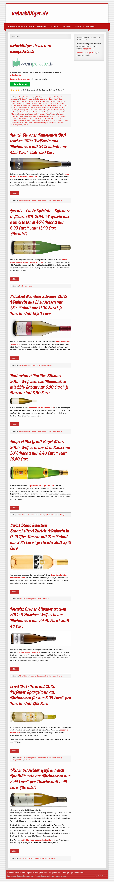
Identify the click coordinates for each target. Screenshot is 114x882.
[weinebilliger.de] (31, 17)
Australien (31, 101)
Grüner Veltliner (53, 110)
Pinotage (53, 114)
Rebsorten (66, 26)
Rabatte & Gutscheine (40, 116)
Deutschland (22, 107)
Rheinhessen (60, 116)
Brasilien (34, 103)
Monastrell (41, 112)
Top (53, 120)
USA (25, 122)
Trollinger (59, 120)
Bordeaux (26, 103)
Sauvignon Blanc (48, 118)
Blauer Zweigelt (16, 103)
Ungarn (65, 120)
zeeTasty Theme (101, 876)
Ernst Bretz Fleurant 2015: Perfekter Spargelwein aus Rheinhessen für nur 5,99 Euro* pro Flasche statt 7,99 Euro (40, 694)
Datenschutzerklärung (25, 876)
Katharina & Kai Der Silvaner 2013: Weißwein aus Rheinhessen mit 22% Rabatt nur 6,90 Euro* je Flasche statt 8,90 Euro (39, 384)
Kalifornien (15, 112)
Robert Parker (27, 118)
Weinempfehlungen (41, 122)
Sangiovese (37, 118)
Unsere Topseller (17, 122)
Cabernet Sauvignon (57, 103)
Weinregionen (41, 26)
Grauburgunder (23, 110)
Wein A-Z (78, 26)
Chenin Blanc (52, 105)
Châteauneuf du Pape (38, 105)
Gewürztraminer (55, 107)
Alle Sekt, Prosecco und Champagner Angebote (35, 99)
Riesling (14, 118)
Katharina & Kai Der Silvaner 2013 (41, 408)
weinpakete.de (15, 75)
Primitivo (21, 116)
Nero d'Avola (22, 114)
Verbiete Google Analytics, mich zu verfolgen (51, 876)
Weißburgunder (16, 125)
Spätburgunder (30, 120)
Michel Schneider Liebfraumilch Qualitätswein (38, 840)
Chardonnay (25, 105)
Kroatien (23, 112)
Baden (57, 101)
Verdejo (30, 122)
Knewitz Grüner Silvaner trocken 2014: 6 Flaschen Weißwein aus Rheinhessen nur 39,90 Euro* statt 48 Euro (39, 617)
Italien (62, 110)
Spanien (21, 120)
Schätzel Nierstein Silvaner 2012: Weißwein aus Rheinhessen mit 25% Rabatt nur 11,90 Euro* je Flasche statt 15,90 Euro (38, 304)
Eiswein (38, 107)
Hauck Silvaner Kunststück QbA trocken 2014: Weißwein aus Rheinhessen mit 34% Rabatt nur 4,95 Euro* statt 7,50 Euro (38, 143)
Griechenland (42, 110)
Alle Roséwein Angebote (44, 97)
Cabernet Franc (43, 103)
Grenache (33, 110)
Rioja (19, 118)
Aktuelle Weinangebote (27, 97)
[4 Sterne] (19, 90)
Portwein (14, 116)
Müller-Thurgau (34, 858)
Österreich (41, 114)
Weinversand (91, 26)
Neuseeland (32, 114)
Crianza (14, 107)
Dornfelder (31, 107)
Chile (59, 105)
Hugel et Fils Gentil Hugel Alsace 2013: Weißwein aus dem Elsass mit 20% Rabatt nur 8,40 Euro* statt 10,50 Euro (40, 450)
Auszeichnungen (41, 101)
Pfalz (47, 114)
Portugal (60, 114)
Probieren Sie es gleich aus (86, 53)
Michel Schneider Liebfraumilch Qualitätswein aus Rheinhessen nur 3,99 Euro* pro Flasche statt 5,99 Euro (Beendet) (40, 778)
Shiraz (61, 118)
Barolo (63, 101)
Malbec (29, 112)
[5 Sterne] (21, 90)
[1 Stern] (11, 90)
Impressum (11, 876)
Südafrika (39, 120)
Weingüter (54, 26)
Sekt (56, 118)
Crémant (65, 105)
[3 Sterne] (16, 90)
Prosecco (28, 116)
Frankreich (45, 107)
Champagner (15, 105)
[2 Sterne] (14, 90)
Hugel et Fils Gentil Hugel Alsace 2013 (41, 486)
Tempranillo (47, 120)
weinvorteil (60, 122)
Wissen (25, 125)
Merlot (35, 112)
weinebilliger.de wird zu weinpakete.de (30, 48)
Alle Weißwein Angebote (27, 200)
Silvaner (14, 120)
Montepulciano (51, 112)
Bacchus (51, 101)
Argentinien (23, 101)
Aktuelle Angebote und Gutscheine (19, 26)
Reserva (52, 116)
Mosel (59, 112)
